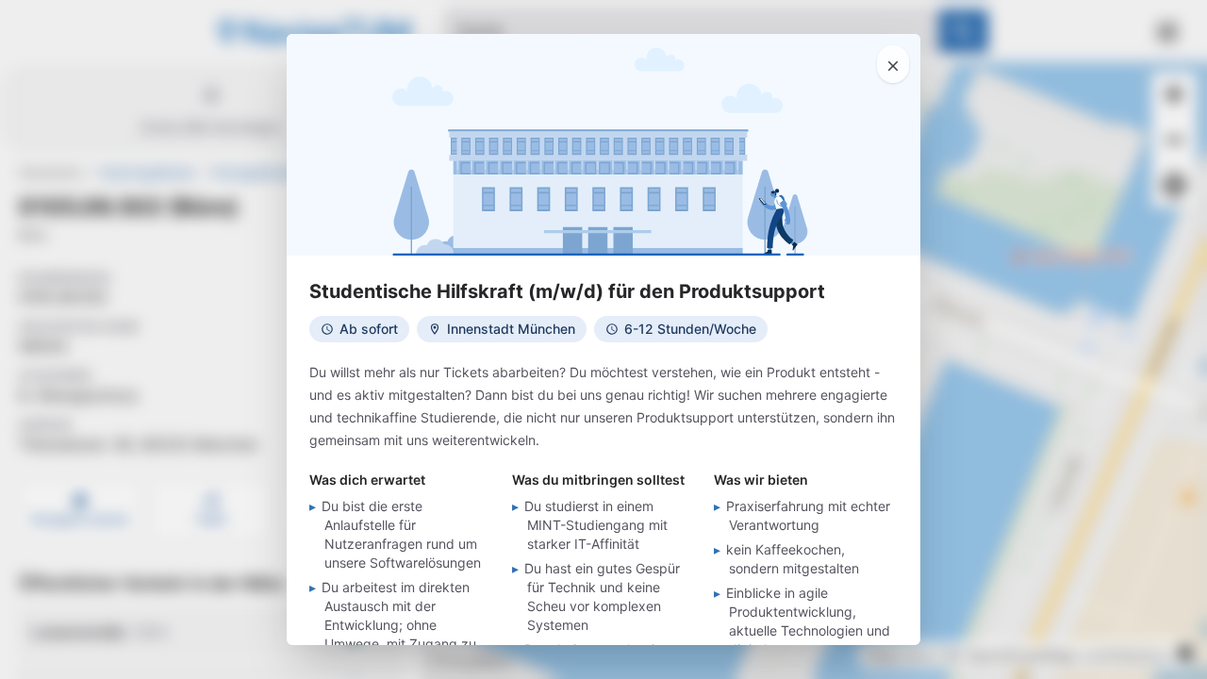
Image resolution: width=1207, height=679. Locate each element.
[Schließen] (893, 64)
